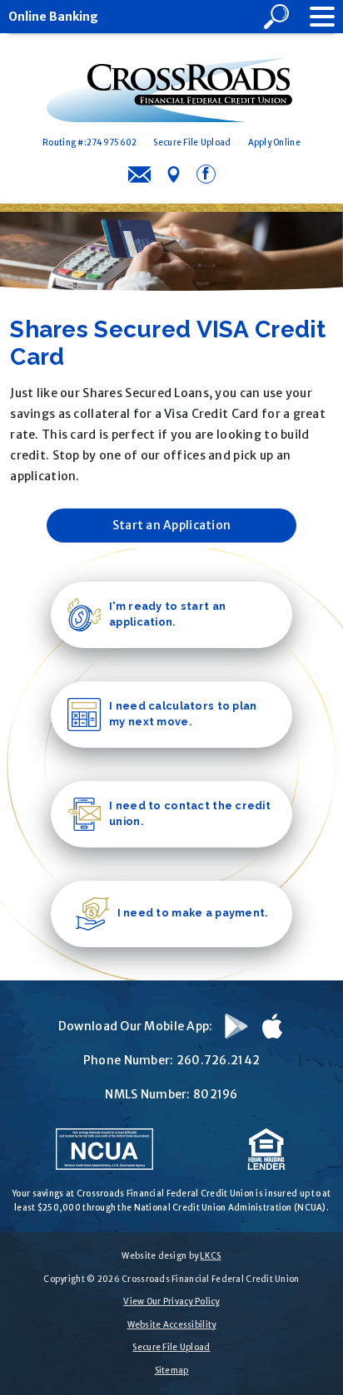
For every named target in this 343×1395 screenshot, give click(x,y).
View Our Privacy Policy (171, 1301)
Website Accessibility (171, 1324)
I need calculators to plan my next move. (182, 714)
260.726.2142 (218, 1060)
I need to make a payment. (192, 912)
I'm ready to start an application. (167, 614)
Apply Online (274, 142)
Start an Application (171, 525)
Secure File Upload (192, 142)
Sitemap (172, 1370)
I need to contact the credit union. (190, 813)
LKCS (210, 1255)
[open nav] (314, 16)
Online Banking (53, 16)
